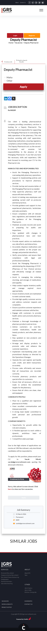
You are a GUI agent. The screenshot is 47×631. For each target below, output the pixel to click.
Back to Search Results (22, 61)
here (10, 489)
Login (15, 35)
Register (32, 35)
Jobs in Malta (28, 590)
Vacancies (5, 601)
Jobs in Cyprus (28, 588)
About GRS (27, 573)
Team (26, 575)
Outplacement (5, 579)
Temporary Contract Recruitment (9, 575)
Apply (23, 86)
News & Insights (7, 604)
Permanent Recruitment (7, 573)
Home (11, 43)
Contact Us (23, 2)
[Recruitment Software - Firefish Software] (23, 618)
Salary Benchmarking (6, 583)
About (17, 2)
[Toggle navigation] (41, 10)
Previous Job (8, 62)
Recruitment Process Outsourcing (10, 577)
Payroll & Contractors (6, 581)
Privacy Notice (7, 607)
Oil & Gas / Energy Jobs (31, 592)
